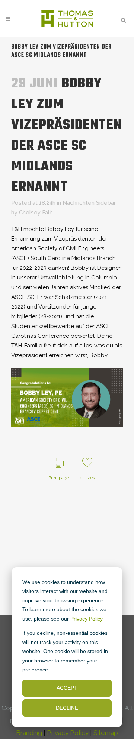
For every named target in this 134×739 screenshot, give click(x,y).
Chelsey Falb (36, 212)
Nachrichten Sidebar (89, 203)
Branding (29, 732)
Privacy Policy (86, 619)
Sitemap (105, 732)
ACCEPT (67, 688)
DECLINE (67, 708)
